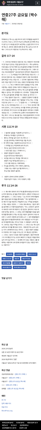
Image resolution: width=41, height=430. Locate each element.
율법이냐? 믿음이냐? (18, 263)
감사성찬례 (9, 254)
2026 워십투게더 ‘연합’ (9, 359)
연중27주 (17, 258)
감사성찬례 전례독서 (20, 254)
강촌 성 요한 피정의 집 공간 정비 (12, 352)
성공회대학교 (24, 425)
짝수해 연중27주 (7, 267)
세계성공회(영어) (7, 422)
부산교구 (14, 425)
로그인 (4, 400)
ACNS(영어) (20, 422)
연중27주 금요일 (26, 258)
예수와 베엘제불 (6, 263)
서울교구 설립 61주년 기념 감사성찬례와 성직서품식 (19, 363)
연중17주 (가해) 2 (20, 374)
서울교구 (7, 24)
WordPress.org (7, 410)
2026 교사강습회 (7, 348)
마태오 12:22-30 (7, 258)
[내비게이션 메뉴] (37, 3)
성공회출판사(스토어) (9, 428)
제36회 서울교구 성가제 (9, 356)
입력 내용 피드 (6, 403)
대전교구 (5, 425)
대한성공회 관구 (32, 422)
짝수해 (28, 263)
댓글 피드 (5, 407)
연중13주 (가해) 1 (15, 378)
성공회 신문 (23, 428)
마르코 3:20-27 (32, 254)
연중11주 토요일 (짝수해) (17, 381)
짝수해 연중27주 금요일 (19, 267)
